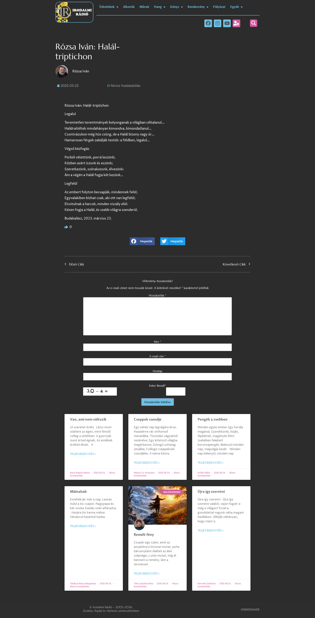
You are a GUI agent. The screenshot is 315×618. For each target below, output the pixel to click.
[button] (253, 23)
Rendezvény (196, 7)
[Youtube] (227, 23)
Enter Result (157, 385)
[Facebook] (208, 23)
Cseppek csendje (148, 419)
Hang (158, 7)
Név (157, 341)
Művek (144, 7)
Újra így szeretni (211, 491)
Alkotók (129, 7)
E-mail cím (158, 356)
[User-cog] (236, 23)
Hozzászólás (157, 295)
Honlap (157, 371)
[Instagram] (217, 23)
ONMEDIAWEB (250, 609)
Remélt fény (144, 535)
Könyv (174, 7)
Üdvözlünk (107, 7)
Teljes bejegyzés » (83, 454)
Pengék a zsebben (213, 419)
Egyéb (234, 7)
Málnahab (78, 491)
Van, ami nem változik (88, 419)
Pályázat (219, 7)
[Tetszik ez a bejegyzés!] (67, 227)
